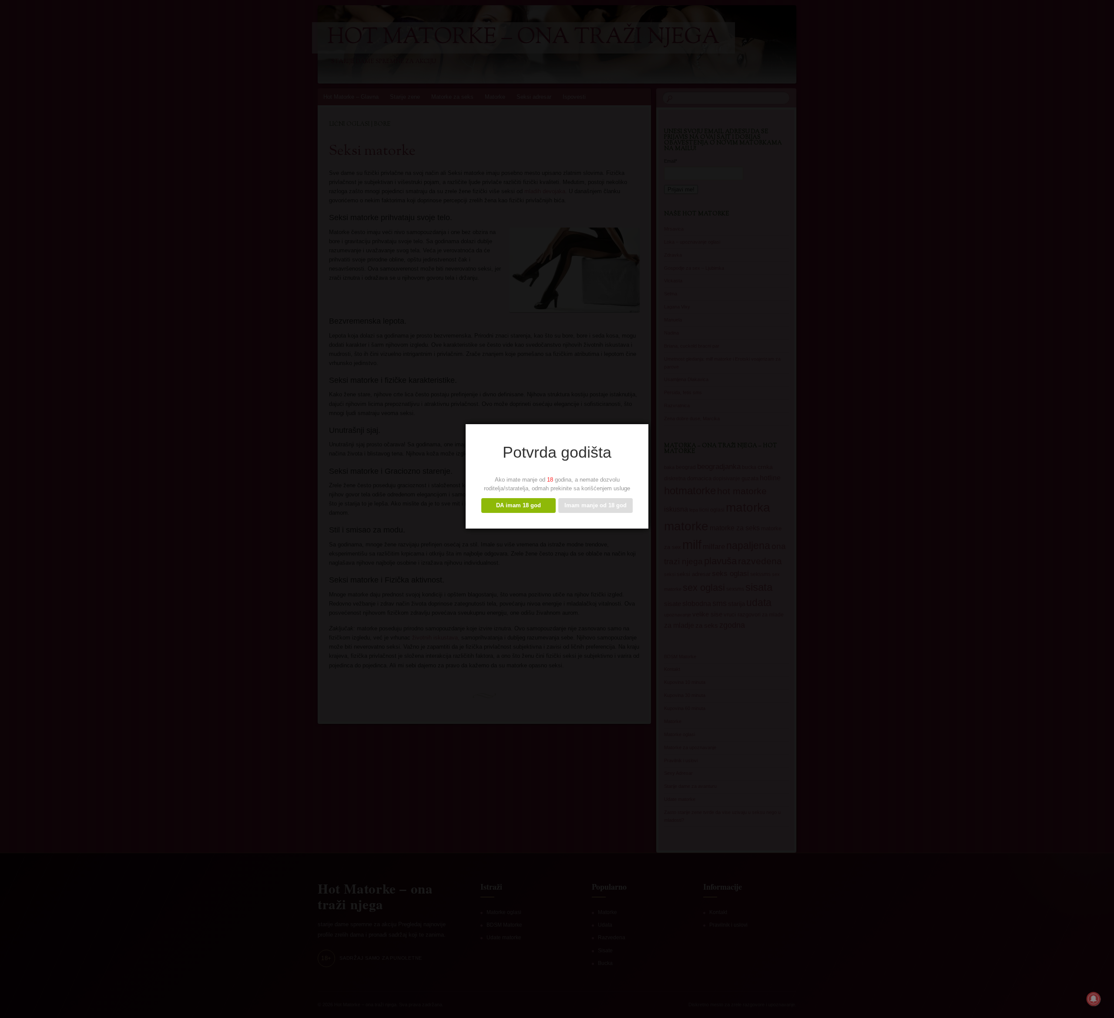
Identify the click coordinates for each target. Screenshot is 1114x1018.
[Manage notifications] (1094, 999)
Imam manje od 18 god (595, 505)
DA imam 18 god (518, 505)
